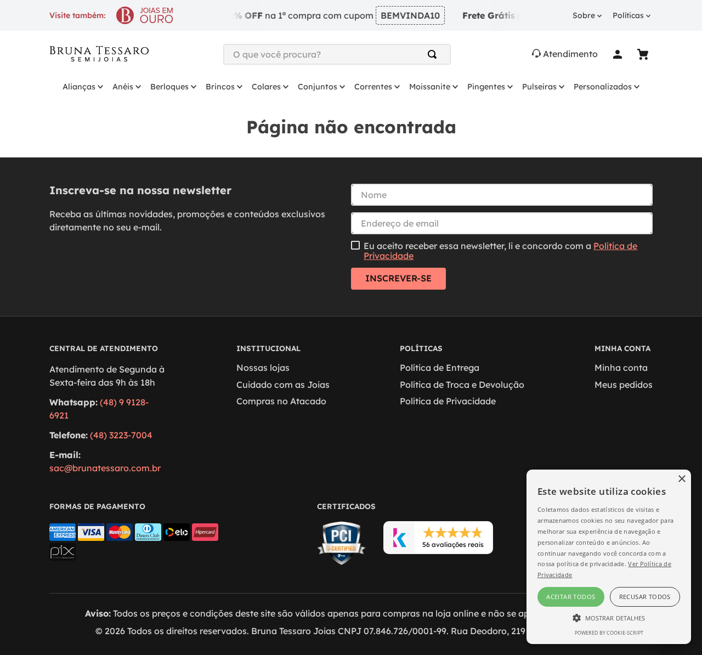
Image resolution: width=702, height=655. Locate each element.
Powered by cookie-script (609, 632)
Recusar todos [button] (645, 596)
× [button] (681, 479)
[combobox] (337, 54)
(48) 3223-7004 (121, 435)
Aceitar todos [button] (570, 596)
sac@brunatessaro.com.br (105, 467)
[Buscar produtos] (434, 54)
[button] (608, 617)
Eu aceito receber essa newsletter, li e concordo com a (500, 251)
